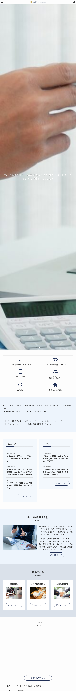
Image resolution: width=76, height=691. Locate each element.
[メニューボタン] (2, 2)
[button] (36, 347)
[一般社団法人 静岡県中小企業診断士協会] (38, 2)
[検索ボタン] (74, 2)
